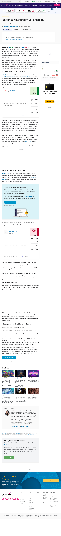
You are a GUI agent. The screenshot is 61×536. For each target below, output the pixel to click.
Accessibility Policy (29, 515)
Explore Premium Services (14, 16)
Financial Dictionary (45, 502)
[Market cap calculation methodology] (37, 99)
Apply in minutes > (50, 101)
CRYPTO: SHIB (13, 232)
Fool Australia (38, 496)
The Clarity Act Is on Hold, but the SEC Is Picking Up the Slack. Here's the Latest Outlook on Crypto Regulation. (7, 400)
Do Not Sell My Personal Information (33, 516)
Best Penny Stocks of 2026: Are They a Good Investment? (33, 399)
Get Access (43, 72)
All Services (31, 496)
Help (59, 1)
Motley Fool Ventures (54, 501)
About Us (22, 496)
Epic (30, 500)
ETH (9, 47)
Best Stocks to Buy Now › (57, 5)
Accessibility (47, 1)
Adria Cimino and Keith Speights (11, 26)
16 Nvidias (6, 444)
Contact (21, 503)
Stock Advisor (30, 498)
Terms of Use (6, 515)
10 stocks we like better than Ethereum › (13, 39)
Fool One (31, 506)
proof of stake (28, 141)
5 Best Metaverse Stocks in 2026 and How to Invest (33, 381)
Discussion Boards (45, 498)
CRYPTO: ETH (12, 90)
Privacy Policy (13, 515)
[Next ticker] (49, 11)
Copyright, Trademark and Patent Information (43, 515)
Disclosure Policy (21, 515)
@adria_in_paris (25, 426)
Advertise (22, 505)
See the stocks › (10, 202)
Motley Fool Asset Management (53, 496)
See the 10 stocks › (9, 357)
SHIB (22, 47)
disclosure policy (30, 434)
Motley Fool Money (31, 509)
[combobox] (10, 1)
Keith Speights (6, 173)
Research (22, 499)
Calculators (45, 500)
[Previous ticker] (4, 11)
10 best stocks (29, 196)
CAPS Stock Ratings (45, 495)
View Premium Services (51, 480)
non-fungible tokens (26, 76)
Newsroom (22, 501)
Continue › (8, 457)
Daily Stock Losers (54, 12)
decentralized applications (8, 76)
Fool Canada (38, 497)
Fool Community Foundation (53, 503)
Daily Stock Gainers (53, 11)
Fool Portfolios (31, 504)
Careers (21, 497)
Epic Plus (31, 502)
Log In (54, 1)
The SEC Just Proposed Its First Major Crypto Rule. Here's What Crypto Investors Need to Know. (20, 399)
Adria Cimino (5, 74)
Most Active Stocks (53, 9)
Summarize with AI (25, 29)
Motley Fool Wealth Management (53, 499)
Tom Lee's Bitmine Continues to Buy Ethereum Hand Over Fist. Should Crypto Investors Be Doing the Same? (7, 383)
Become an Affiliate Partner (54, 506)
